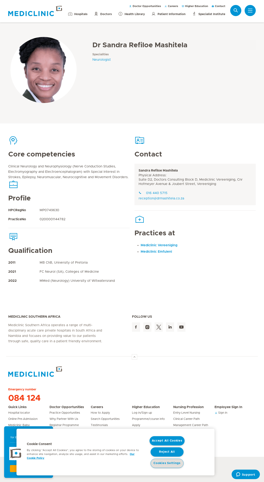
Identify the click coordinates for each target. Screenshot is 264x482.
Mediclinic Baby (19, 425)
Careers (172, 6)
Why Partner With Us (64, 419)
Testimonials (99, 425)
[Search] (235, 10)
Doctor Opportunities (146, 6)
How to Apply (100, 412)
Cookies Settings (166, 463)
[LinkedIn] (170, 327)
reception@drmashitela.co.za (161, 198)
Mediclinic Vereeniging (159, 245)
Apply (136, 425)
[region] (115, 452)
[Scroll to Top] (134, 356)
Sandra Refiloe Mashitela (158, 170)
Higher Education (196, 6)
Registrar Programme (64, 425)
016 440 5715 (156, 193)
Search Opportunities (105, 419)
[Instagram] (147, 327)
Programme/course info (148, 419)
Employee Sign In (228, 407)
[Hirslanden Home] (44, 371)
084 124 (24, 398)
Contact (219, 6)
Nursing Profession (188, 407)
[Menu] (250, 10)
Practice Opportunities (65, 412)
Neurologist (101, 59)
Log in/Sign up (142, 412)
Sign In (222, 412)
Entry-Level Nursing (186, 412)
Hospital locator (19, 412)
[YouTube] (181, 327)
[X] (159, 327)
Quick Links (17, 407)
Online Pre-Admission (23, 419)
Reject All (167, 451)
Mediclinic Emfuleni (156, 251)
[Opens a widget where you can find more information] (245, 475)
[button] (15, 453)
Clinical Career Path (186, 419)
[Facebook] (136, 327)
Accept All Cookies (167, 440)
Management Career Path (190, 425)
